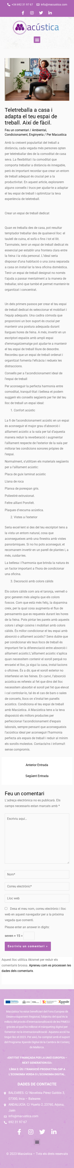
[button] (37, 39)
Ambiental (39, 130)
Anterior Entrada (37, 765)
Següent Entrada (37, 776)
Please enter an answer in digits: (27, 927)
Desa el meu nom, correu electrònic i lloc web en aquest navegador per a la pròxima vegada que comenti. (35, 914)
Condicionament (16, 134)
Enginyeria (36, 134)
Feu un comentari (17, 130)
